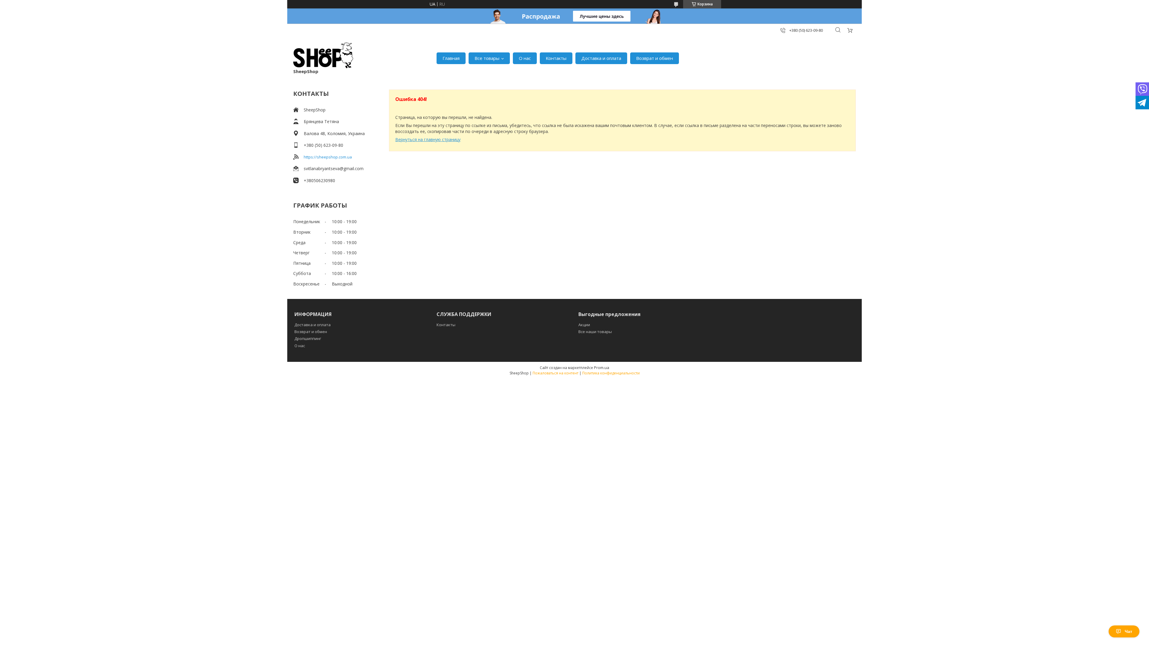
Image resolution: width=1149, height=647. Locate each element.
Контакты (556, 58)
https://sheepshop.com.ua (328, 157)
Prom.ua (601, 367)
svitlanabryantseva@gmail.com (334, 168)
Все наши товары (595, 331)
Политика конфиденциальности (611, 373)
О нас (525, 58)
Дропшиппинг (307, 338)
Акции (584, 324)
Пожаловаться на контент (555, 373)
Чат (1128, 631)
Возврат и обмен (654, 58)
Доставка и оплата (601, 58)
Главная (451, 58)
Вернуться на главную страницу (427, 139)
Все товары (487, 58)
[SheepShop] (323, 55)
